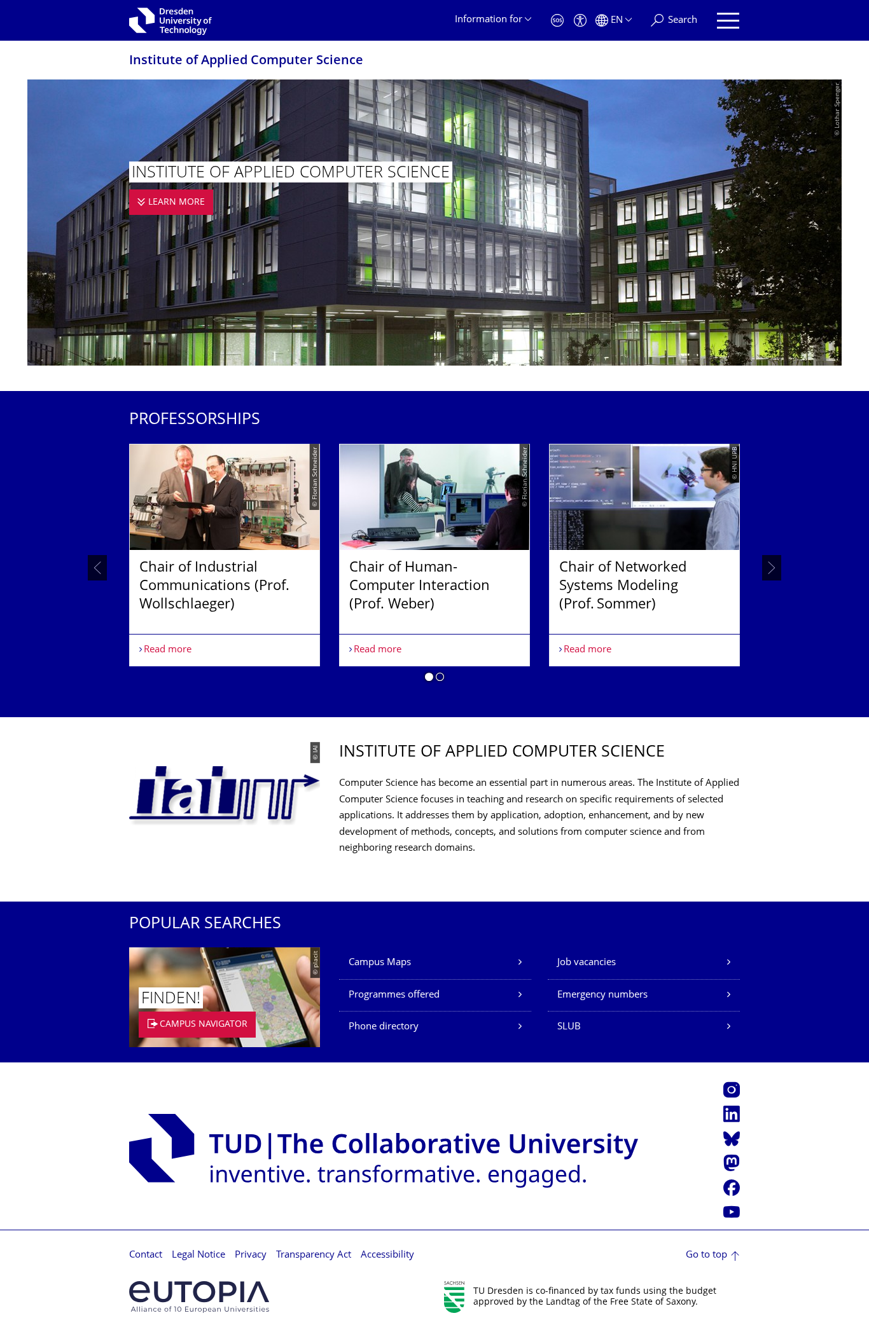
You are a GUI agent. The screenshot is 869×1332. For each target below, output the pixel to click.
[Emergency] (557, 21)
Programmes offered (394, 995)
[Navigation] (728, 21)
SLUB (569, 1027)
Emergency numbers (602, 995)
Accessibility (387, 1255)
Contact (145, 1255)
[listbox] (434, 568)
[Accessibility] (580, 21)
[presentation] (97, 567)
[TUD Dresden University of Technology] (170, 20)
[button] (429, 679)
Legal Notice (198, 1255)
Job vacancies (586, 963)
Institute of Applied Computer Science (246, 61)
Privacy (251, 1255)
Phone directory (384, 1027)
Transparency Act (313, 1255)
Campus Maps (380, 963)
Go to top (706, 1255)
